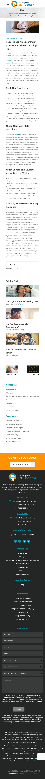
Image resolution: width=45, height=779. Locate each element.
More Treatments (13, 442)
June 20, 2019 (10, 355)
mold (17, 135)
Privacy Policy (32, 761)
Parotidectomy (12, 435)
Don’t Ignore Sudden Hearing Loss (22, 301)
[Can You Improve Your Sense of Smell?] (22, 339)
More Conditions (12, 410)
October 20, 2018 (11, 39)
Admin (10, 268)
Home (11, 13)
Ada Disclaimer (32, 773)
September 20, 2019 (12, 330)
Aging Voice (11, 389)
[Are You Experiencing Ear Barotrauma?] (22, 313)
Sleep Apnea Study (13, 438)
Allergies (9, 393)
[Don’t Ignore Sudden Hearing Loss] (22, 291)
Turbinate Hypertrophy (15, 424)
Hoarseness (11, 407)
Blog (20, 39)
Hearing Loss (11, 403)
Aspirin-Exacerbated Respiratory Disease (22, 396)
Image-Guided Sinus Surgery (17, 431)
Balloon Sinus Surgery (14, 428)
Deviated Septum (13, 400)
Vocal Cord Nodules (14, 421)
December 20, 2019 (12, 304)
